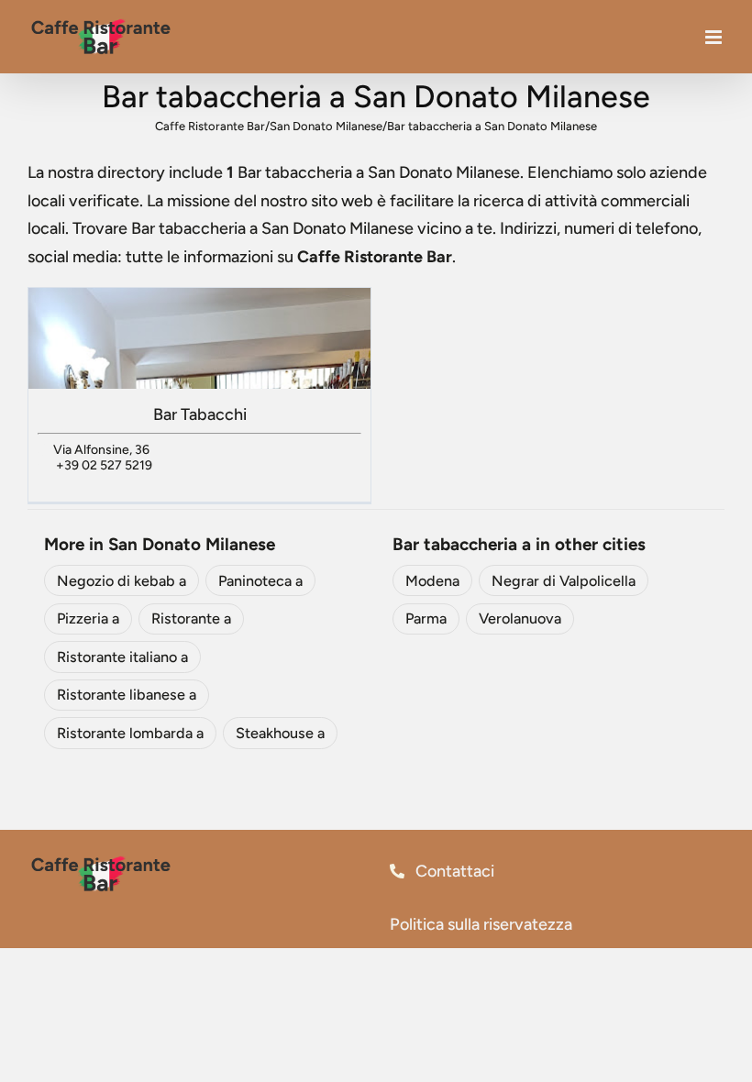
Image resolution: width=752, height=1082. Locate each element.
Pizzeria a (88, 618)
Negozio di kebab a (121, 581)
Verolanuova (520, 618)
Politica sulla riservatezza (481, 924)
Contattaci (453, 871)
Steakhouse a (280, 733)
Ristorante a (191, 618)
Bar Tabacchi (200, 414)
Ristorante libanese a (126, 694)
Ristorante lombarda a (130, 733)
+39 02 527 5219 (104, 465)
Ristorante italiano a (122, 657)
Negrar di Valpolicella (564, 581)
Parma (426, 618)
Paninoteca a (260, 581)
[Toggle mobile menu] (714, 37)
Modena (432, 581)
